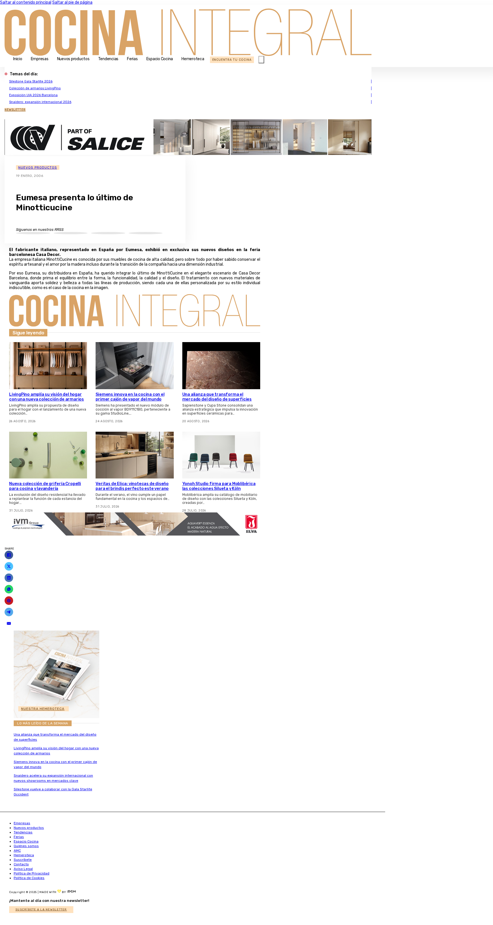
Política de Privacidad (31, 873)
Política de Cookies (29, 878)
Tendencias (108, 58)
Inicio (17, 58)
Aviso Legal (23, 869)
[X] (9, 566)
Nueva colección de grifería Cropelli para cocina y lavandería (45, 486)
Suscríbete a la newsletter (41, 909)
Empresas (40, 58)
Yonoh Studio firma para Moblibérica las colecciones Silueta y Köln (219, 486)
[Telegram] (9, 612)
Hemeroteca (192, 58)
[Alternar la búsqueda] (261, 59)
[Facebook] (9, 555)
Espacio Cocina (159, 58)
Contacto (21, 864)
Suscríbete (23, 860)
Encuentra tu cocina (232, 60)
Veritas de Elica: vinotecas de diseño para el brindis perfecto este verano (132, 486)
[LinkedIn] (9, 577)
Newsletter (15, 110)
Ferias (132, 58)
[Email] (9, 623)
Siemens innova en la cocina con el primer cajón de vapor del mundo (130, 397)
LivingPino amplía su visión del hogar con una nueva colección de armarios (46, 397)
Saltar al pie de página (72, 2)
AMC (17, 851)
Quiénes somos (26, 846)
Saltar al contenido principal (25, 2)
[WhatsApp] (9, 589)
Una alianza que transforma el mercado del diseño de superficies (217, 397)
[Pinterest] (9, 600)
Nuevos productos (73, 58)
